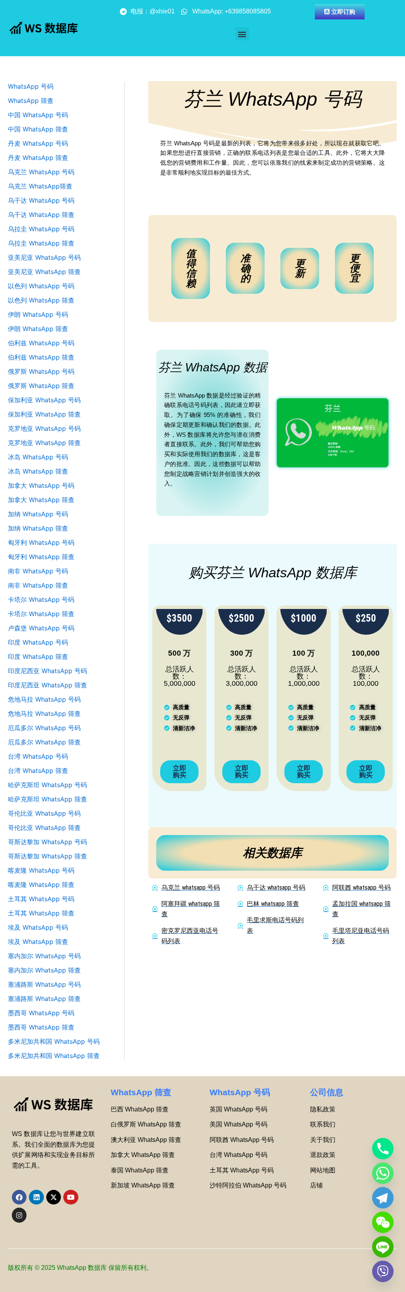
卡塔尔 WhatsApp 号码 (41, 599)
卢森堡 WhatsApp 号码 (41, 628)
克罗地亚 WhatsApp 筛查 (44, 443)
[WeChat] (383, 1222)
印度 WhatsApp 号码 (38, 642)
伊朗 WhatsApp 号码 (38, 314)
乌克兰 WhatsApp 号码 (41, 172)
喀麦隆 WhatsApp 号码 (41, 870)
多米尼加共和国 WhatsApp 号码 (54, 1041)
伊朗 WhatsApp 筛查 (38, 329)
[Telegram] (383, 1197)
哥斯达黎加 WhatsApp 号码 (47, 842)
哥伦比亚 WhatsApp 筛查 (44, 828)
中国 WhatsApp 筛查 (38, 129)
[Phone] (383, 1148)
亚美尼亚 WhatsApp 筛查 (44, 272)
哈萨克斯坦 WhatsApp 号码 (47, 785)
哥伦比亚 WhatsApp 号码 (44, 813)
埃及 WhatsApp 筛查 (38, 942)
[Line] (383, 1247)
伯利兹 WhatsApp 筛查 (41, 357)
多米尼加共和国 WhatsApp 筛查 (54, 1056)
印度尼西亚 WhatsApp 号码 (47, 671)
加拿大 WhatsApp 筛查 (41, 500)
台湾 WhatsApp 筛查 (38, 770)
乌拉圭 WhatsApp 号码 (41, 229)
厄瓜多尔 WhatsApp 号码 (44, 728)
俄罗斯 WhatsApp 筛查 (41, 386)
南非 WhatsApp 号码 (38, 571)
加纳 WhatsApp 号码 (38, 514)
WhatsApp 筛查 (30, 101)
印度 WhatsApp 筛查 (38, 656)
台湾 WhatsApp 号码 (38, 756)
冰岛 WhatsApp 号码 (38, 457)
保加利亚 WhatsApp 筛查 (44, 414)
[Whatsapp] (383, 1173)
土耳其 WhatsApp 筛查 (41, 913)
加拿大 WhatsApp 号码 (41, 485)
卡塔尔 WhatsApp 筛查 (41, 614)
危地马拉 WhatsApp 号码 (44, 699)
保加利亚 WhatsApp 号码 (44, 400)
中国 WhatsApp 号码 (38, 115)
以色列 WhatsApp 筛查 (41, 300)
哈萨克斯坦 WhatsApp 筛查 (47, 799)
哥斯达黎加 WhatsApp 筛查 (47, 856)
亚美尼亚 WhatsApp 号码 (44, 257)
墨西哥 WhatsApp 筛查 (41, 1027)
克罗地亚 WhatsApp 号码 (44, 428)
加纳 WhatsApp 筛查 (38, 528)
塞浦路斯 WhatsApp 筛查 (44, 999)
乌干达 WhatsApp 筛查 (41, 215)
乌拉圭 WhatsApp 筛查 (41, 243)
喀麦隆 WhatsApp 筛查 (41, 885)
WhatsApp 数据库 (82, 1267)
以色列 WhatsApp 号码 (41, 286)
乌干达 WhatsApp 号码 (41, 200)
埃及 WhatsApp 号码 (38, 927)
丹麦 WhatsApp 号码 (38, 143)
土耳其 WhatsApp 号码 (41, 899)
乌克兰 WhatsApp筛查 (40, 186)
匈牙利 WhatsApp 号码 (41, 542)
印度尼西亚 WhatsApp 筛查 (47, 685)
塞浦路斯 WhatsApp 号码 (44, 984)
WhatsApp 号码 (30, 86)
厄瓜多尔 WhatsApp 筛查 (44, 742)
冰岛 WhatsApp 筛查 (38, 471)
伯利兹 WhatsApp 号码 (41, 343)
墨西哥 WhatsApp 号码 (41, 1013)
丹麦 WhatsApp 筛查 (38, 158)
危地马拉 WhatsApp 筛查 (44, 713)
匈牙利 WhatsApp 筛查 (41, 557)
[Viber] (383, 1271)
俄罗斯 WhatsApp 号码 (41, 371)
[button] (242, 33)
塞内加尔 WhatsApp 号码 (44, 956)
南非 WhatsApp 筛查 (38, 585)
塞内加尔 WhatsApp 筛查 (44, 970)
